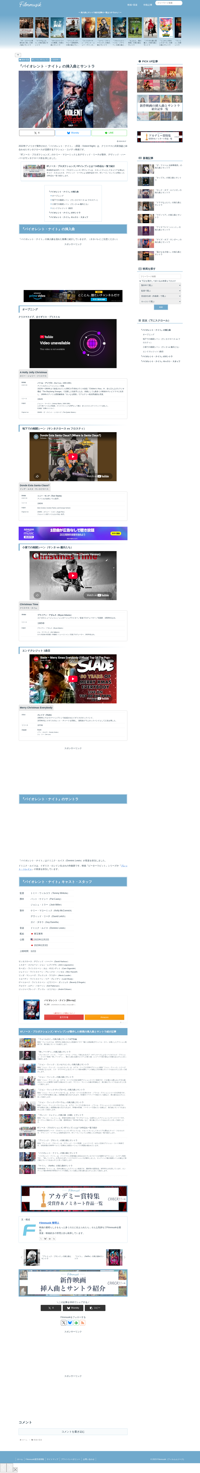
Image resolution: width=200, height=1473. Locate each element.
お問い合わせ (88, 1459)
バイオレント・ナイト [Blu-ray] (59, 1000)
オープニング (58, 196)
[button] (95, 1308)
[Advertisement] (73, 265)
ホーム (20, 1459)
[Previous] (3, 1467)
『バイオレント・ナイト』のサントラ (64, 213)
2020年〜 (56, 60)
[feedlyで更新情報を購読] (49, 1238)
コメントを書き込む (73, 1431)
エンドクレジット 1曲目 (62, 208)
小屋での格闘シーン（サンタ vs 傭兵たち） (70, 204)
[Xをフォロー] (41, 1238)
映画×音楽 (25, 60)
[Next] (10, 1467)
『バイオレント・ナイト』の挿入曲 (63, 192)
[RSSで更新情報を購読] (54, 1238)
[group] (26, 32)
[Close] (15, 1469)
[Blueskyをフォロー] (45, 1238)
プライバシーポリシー (70, 1459)
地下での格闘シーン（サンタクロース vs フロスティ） (75, 200)
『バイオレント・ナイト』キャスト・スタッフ (68, 217)
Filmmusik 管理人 (49, 1223)
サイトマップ (52, 1459)
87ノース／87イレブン (40, 60)
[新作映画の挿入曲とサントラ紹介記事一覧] (160, 108)
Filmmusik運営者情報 (35, 1459)
